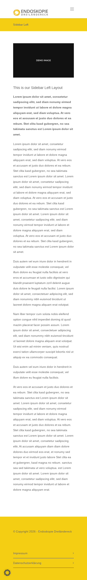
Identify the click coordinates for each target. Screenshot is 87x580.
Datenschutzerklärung (27, 563)
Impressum (20, 553)
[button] (7, 572)
